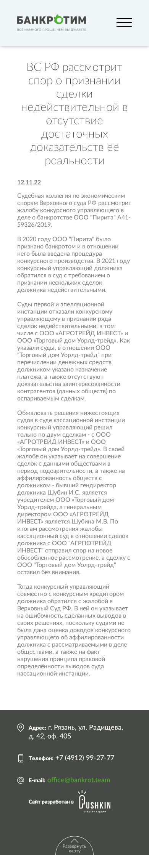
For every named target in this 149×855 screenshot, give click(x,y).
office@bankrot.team (78, 780)
